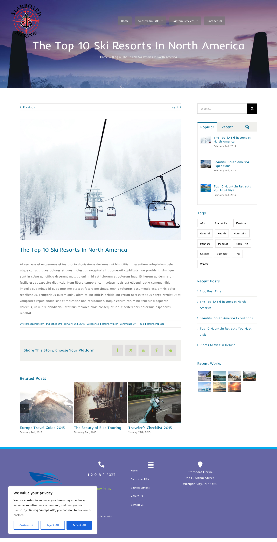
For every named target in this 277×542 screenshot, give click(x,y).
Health (222, 233)
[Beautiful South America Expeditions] (47, 402)
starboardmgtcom (33, 323)
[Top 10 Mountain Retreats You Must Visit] (102, 402)
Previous (29, 107)
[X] (130, 350)
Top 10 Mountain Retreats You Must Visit (94, 403)
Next (175, 107)
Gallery (55, 403)
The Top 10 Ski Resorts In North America (232, 139)
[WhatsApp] (143, 350)
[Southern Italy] (234, 376)
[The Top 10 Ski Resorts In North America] (206, 138)
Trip (237, 253)
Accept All (79, 525)
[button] (24, 410)
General (205, 233)
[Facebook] (117, 350)
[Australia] (204, 376)
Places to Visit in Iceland (149, 403)
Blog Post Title (210, 291)
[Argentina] (219, 376)
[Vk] (170, 350)
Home (104, 57)
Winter (114, 323)
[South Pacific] (234, 387)
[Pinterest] (157, 350)
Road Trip (242, 243)
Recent (227, 127)
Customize (26, 525)
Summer (222, 253)
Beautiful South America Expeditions (40, 403)
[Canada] (249, 376)
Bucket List (222, 223)
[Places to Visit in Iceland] (156, 402)
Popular (159, 323)
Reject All (52, 525)
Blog (115, 57)
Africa (203, 223)
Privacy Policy (101, 493)
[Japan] (219, 387)
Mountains (240, 233)
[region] (52, 510)
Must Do (205, 243)
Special (204, 253)
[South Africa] (204, 387)
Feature (104, 323)
